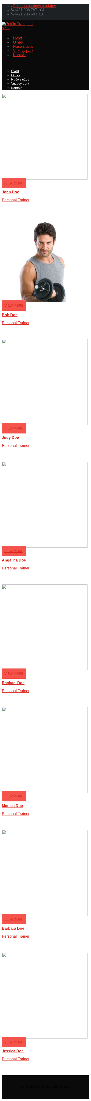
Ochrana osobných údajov (34, 6)
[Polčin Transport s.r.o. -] (18, 28)
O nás (18, 42)
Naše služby (23, 46)
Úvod (17, 38)
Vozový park (23, 51)
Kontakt (19, 55)
